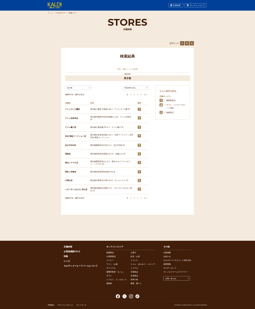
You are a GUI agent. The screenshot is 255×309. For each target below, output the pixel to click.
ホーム (50, 13)
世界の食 (134, 279)
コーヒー (110, 260)
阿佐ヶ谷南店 (70, 172)
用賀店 (68, 154)
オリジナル (111, 268)
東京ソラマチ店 (71, 163)
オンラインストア (197, 5)
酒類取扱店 (171, 100)
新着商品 (110, 253)
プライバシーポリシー (65, 305)
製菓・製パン (136, 283)
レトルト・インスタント (116, 279)
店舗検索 (177, 5)
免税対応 (170, 112)
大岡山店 (69, 180)
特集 (66, 256)
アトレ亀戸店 (70, 127)
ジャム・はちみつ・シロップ (143, 264)
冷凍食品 (134, 276)
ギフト (109, 276)
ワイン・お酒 (112, 264)
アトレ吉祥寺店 (71, 118)
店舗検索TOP (60, 13)
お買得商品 (111, 256)
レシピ (67, 261)
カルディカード (169, 268)
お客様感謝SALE (72, 251)
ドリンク (134, 260)
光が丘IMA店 (70, 145)
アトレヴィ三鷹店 (72, 109)
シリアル (134, 268)
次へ (146, 94)
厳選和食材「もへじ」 (115, 272)
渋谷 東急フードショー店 (75, 136)
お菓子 (133, 253)
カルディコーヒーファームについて (81, 266)
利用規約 (51, 305)
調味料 (109, 283)
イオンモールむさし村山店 (76, 189)
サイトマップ (81, 305)
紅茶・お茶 (135, 256)
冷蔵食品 (134, 272)
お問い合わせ (170, 278)
